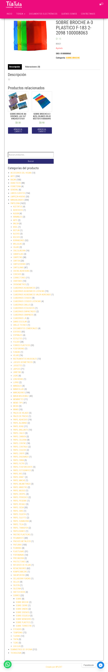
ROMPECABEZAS (20, 571)
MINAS (16, 409)
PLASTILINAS (18, 551)
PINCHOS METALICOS (22, 541)
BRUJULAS (17, 244)
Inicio (9, 14)
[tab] (15, 67)
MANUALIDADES (17, 200)
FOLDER (16, 342)
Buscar (31, 161)
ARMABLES (17, 217)
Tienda (20, 14)
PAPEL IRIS (17, 473)
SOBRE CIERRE (22, 605)
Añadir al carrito (18, 130)
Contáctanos (88, 14)
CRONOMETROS (19, 284)
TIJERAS (16, 636)
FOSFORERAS (18, 348)
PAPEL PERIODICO (20, 497)
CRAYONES (17, 281)
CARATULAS (18, 254)
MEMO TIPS (18, 403)
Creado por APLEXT (54, 667)
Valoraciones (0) (32, 67)
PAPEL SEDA (18, 507)
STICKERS (17, 629)
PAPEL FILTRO (19, 463)
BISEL (15, 227)
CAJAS (16, 247)
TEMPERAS (18, 632)
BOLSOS (16, 237)
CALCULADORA (19, 250)
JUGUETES (17, 365)
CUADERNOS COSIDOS (22, 298)
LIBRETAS (17, 372)
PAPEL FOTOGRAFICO (22, 470)
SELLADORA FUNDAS (22, 578)
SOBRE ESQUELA (23, 615)
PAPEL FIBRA (18, 460)
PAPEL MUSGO (19, 490)
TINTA (15, 639)
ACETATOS (17, 206)
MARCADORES (19, 392)
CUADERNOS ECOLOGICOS (24, 308)
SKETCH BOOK (19, 592)
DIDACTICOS (16, 183)
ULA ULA (16, 646)
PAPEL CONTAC (19, 443)
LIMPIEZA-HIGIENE (18, 196)
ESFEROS (17, 331)
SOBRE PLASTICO (23, 622)
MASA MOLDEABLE (21, 396)
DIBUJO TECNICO (20, 325)
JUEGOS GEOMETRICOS (23, 362)
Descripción (14, 67)
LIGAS (15, 375)
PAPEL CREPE (19, 453)
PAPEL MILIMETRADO (22, 484)
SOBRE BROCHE (73, 58)
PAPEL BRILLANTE (20, 430)
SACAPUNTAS (19, 575)
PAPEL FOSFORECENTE (23, 467)
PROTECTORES (19, 561)
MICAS (16, 406)
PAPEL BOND (18, 426)
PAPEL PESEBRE (20, 501)
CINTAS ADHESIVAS (21, 271)
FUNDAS (16, 352)
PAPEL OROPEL (19, 494)
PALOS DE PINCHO (20, 416)
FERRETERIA (16, 186)
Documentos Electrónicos (43, 14)
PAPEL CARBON (19, 436)
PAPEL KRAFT (19, 477)
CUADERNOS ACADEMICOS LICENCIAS (29, 291)
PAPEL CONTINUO (20, 446)
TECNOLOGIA (16, 653)
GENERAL (14, 189)
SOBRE (18, 599)
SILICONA (17, 588)
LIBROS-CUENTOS (18, 193)
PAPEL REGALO (19, 504)
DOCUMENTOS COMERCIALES (25, 328)
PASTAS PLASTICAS (21, 534)
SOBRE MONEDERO (23, 619)
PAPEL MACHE (19, 480)
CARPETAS (17, 257)
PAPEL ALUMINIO (20, 423)
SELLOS (16, 582)
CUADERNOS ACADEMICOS (24, 288)
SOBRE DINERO (22, 609)
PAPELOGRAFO (19, 531)
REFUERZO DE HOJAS (22, 565)
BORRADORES (18, 240)
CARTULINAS (18, 267)
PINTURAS (17, 544)
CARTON (16, 261)
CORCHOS (17, 274)
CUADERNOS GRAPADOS (23, 315)
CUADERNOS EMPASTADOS (24, 311)
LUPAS (16, 382)
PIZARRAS (17, 548)
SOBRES (16, 595)
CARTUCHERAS (19, 264)
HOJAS (16, 355)
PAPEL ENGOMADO (21, 457)
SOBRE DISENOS (22, 612)
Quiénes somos (69, 14)
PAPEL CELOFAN (20, 440)
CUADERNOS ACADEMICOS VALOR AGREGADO (32, 294)
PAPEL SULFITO (19, 517)
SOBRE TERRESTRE (24, 626)
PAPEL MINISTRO (20, 487)
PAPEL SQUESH (19, 514)
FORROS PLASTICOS (21, 345)
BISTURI (16, 230)
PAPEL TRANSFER (20, 528)
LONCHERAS (18, 379)
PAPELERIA (15, 203)
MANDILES (17, 386)
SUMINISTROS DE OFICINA (21, 649)
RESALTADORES (19, 568)
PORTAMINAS (18, 555)
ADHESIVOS (18, 210)
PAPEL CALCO (19, 433)
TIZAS (15, 642)
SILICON (16, 585)
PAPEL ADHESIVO (20, 419)
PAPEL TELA (18, 524)
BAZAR (13, 179)
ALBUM (16, 213)
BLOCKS (16, 233)
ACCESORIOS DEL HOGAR (21, 173)
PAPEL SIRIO (18, 511)
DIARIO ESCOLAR (20, 321)
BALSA (16, 223)
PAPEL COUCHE (19, 450)
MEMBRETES (18, 399)
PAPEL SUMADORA (21, 521)
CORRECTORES (19, 277)
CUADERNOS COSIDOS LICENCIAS (27, 301)
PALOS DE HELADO (21, 413)
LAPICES (16, 369)
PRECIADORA (18, 558)
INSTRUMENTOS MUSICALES (25, 359)
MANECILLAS (18, 389)
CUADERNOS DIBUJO (21, 305)
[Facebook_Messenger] (100, 665)
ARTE (13, 176)
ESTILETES (17, 338)
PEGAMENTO (18, 538)
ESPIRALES (17, 335)
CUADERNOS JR (19, 318)
